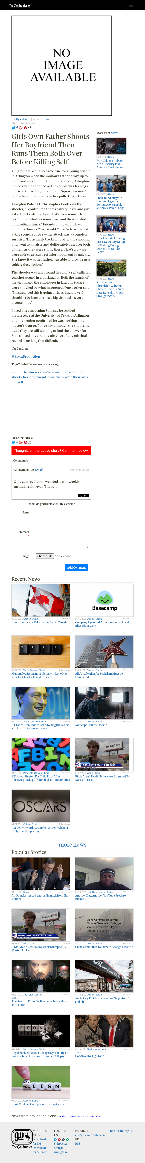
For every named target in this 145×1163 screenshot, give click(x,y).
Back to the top (120, 1131)
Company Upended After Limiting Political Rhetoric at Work (102, 623)
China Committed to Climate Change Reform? (104, 947)
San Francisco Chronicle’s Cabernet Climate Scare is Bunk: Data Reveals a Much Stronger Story (110, 289)
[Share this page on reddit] (29, 127)
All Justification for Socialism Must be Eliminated (99, 675)
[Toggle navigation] (131, 5)
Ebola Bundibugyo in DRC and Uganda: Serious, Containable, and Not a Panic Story (110, 203)
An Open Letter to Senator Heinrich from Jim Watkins (39, 897)
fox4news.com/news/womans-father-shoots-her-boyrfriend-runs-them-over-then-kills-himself (50, 377)
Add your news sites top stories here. (80, 1116)
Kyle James (23, 119)
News (48, 119)
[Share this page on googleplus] (21, 127)
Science (27, 721)
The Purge (28, 995)
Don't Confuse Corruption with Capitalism (37, 1104)
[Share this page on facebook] (17, 127)
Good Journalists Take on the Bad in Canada (39, 622)
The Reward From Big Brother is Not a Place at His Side (39, 1002)
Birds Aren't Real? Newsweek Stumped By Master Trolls (102, 778)
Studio (35, 619)
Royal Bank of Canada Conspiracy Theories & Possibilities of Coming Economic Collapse (40, 1054)
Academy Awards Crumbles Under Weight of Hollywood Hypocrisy (39, 829)
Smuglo (58, 1148)
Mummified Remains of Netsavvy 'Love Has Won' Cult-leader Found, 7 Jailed (39, 675)
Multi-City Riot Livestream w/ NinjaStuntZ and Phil (102, 999)
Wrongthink (61, 1152)
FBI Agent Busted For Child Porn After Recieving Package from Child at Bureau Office (40, 778)
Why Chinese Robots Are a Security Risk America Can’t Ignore (109, 164)
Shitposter (60, 1143)
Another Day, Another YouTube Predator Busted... (101, 897)
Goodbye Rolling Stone (89, 1056)
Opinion (27, 619)
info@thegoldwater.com (90, 1135)
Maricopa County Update (91, 725)
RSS (78, 1143)
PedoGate (28, 773)
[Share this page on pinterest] (25, 127)
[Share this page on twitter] (13, 127)
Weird (26, 670)
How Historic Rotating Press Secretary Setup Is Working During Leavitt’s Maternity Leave (110, 245)
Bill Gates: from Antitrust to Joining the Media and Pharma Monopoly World (40, 726)
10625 (39, 469)
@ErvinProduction (25, 356)
